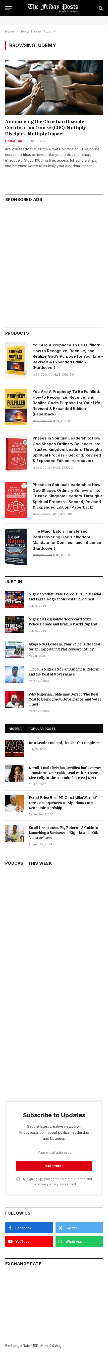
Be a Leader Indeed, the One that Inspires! (64, 743)
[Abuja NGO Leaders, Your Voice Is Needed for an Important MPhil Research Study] (14, 649)
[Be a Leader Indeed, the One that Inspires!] (14, 748)
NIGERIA (15, 729)
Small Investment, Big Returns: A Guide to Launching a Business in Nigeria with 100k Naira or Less (63, 832)
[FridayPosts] (54, 8)
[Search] (100, 8)
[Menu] (8, 8)
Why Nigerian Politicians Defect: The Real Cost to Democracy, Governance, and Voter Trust (65, 699)
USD (35, 1345)
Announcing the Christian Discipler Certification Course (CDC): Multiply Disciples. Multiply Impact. (46, 128)
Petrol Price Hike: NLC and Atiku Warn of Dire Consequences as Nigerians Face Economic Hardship (62, 802)
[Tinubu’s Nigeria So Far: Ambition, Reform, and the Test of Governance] (14, 674)
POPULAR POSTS (42, 729)
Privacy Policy (48, 1184)
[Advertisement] (54, 262)
